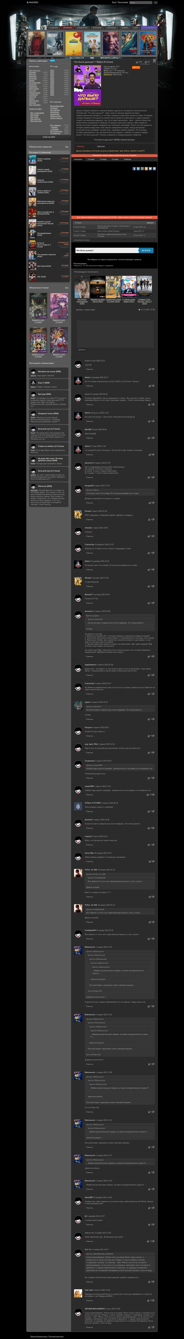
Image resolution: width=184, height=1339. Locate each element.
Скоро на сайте (35, 109)
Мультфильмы (56, 131)
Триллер (32, 97)
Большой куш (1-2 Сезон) (49, 429)
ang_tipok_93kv (91, 744)
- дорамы (54, 127)
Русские (32, 91)
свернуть (150, 223)
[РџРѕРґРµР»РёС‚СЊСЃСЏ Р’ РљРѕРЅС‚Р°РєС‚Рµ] (154, 168)
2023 (52, 89)
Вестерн (32, 75)
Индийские (54, 112)
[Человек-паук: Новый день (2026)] (36, 43)
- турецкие (54, 129)
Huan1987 (89, 1197)
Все (66, 147)
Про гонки (34, 117)
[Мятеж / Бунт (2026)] (55, 43)
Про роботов (35, 119)
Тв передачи (55, 133)
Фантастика (34, 101)
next (155, 43)
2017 (52, 77)
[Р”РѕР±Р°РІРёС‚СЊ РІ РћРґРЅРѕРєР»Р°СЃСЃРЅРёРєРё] (146, 168)
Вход (114, 2)
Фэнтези (32, 103)
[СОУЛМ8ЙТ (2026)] (111, 43)
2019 (52, 81)
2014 (52, 70)
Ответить (89, 369)
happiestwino (90, 665)
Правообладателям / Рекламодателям (47, 1336)
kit (86, 1216)
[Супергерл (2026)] (148, 43)
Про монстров (36, 121)
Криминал (33, 87)
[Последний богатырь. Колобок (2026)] (92, 43)
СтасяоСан (89, 544)
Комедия (32, 85)
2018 (52, 79)
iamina (33, 376)
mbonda (88, 528)
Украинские (54, 114)
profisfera (34, 490)
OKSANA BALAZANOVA (95, 1309)
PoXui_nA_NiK (91, 870)
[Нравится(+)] (136, 62)
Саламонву (90, 761)
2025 (52, 93)
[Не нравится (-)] (153, 369)
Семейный (33, 95)
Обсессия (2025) (45, 486)
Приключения (34, 93)
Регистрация (123, 2)
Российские (55, 110)
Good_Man (89, 853)
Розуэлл (88, 727)
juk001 (33, 475)
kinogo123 (89, 486)
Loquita (88, 836)
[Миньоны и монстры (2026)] (73, 43)
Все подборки (34, 105)
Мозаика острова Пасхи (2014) (98, 300)
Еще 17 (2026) (44, 383)
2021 (52, 85)
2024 (52, 91)
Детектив (33, 79)
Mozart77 (88, 595)
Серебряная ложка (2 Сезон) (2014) (113, 300)
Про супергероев (37, 113)
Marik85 (88, 430)
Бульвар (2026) (44, 394)
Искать (146, 250)
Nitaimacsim (90, 947)
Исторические (35, 83)
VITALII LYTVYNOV (93, 803)
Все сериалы (55, 125)
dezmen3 (88, 463)
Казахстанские (56, 118)
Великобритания (57, 106)
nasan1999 (89, 786)
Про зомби (34, 115)
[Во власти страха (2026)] (129, 43)
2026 (52, 95)
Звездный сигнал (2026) (48, 413)
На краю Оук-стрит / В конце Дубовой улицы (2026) (50, 459)
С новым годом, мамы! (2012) (128, 300)
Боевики (32, 72)
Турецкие (54, 108)
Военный (32, 77)
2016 (52, 75)
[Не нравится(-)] (145, 62)
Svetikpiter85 (90, 930)
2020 (52, 83)
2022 (52, 87)
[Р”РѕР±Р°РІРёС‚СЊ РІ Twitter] (150, 168)
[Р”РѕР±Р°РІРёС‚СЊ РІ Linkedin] (138, 168)
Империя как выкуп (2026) (49, 371)
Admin (87, 377)
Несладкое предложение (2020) (82, 301)
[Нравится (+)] (149, 369)
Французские (55, 116)
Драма (31, 81)
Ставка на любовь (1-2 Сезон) (51, 446)
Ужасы (32, 99)
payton (88, 702)
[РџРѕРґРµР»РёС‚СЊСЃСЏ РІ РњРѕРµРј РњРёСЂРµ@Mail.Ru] (142, 168)
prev (29, 43)
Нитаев (88, 511)
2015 (52, 72)
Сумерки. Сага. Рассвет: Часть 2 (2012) (145, 301)
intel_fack (89, 1290)
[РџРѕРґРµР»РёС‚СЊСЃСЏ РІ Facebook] (134, 168)
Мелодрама (34, 89)
